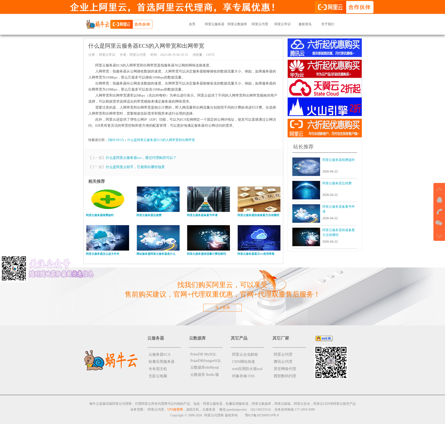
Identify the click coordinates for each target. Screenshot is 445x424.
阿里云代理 (260, 24)
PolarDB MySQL (203, 354)
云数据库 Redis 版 (204, 375)
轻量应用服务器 (162, 362)
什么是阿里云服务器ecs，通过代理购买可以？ (141, 158)
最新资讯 (305, 24)
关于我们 (327, 24)
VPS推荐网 (175, 409)
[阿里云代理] (119, 24)
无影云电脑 (158, 376)
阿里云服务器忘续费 (337, 183)
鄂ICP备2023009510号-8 (262, 415)
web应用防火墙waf (247, 369)
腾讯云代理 (283, 362)
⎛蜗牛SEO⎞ (116, 140)
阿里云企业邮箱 (245, 354)
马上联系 (222, 307)
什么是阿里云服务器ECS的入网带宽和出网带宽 (161, 140)
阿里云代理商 (214, 415)
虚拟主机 (192, 409)
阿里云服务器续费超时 (338, 160)
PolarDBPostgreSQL (205, 361)
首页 (192, 24)
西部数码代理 (285, 376)
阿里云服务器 (214, 24)
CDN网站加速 (243, 362)
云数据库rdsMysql (204, 367)
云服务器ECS (159, 354)
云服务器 (208, 409)
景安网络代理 (285, 369)
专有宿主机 (158, 369)
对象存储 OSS (243, 376)
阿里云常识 (282, 24)
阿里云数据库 (237, 24)
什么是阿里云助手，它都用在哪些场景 (135, 167)
